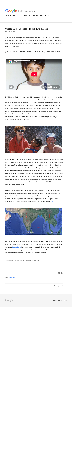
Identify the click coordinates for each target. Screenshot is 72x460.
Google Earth (16, 247)
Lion (52, 201)
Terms (65, 300)
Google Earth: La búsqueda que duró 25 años (26, 29)
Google (55, 300)
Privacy (60, 300)
